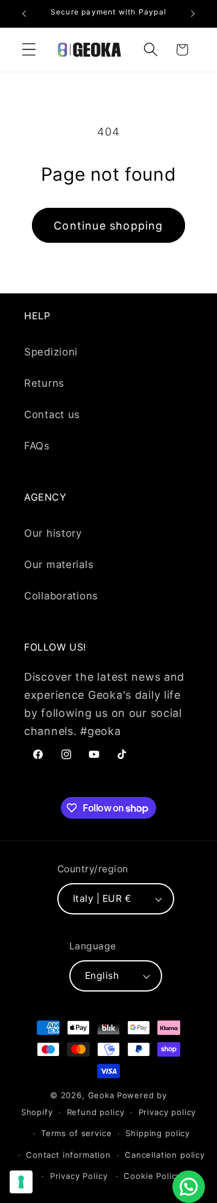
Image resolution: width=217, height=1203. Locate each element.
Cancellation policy (165, 1155)
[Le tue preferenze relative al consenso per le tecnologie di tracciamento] (21, 1181)
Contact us (52, 414)
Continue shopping (108, 225)
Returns (44, 383)
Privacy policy (168, 1112)
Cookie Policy (152, 1176)
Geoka (101, 1095)
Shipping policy (157, 1133)
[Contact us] (188, 1186)
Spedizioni (51, 352)
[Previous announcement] (24, 14)
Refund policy (96, 1112)
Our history (53, 533)
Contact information (68, 1155)
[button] (29, 50)
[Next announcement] (193, 14)
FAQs (37, 446)
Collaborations (61, 596)
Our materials (58, 564)
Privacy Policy (79, 1176)
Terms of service (76, 1133)
